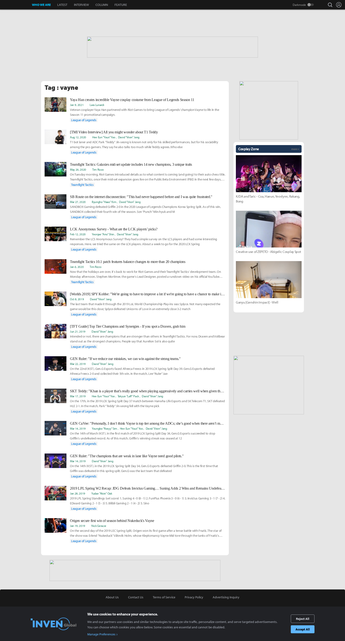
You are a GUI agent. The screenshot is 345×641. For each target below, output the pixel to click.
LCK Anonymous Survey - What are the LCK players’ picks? (113, 229)
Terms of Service (164, 597)
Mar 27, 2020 (78, 202)
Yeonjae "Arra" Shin (103, 234)
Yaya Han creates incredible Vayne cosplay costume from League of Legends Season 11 (132, 100)
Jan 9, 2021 (77, 105)
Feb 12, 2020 (78, 234)
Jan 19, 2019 (77, 526)
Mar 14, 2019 (78, 428)
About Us (112, 597)
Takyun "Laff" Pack (128, 396)
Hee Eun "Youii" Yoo (103, 137)
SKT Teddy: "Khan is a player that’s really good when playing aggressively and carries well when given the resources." (147, 391)
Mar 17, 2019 (78, 396)
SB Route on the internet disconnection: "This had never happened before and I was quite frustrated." (141, 197)
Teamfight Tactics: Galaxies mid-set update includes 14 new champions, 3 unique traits (131, 164)
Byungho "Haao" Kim (104, 202)
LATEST (62, 5)
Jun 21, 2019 (77, 331)
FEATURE (121, 5)
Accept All (302, 629)
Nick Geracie (98, 526)
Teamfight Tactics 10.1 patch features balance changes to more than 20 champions (127, 262)
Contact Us (135, 597)
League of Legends (83, 120)
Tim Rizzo (98, 169)
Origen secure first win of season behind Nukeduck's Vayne (112, 521)
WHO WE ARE (41, 5)
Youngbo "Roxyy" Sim (104, 428)
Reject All (302, 619)
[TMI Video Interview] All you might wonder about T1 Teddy (114, 132)
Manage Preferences (101, 634)
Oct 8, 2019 (77, 299)
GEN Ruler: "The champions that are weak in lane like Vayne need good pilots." (127, 456)
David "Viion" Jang (128, 137)
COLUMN (102, 5)
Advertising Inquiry (226, 597)
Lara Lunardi (97, 105)
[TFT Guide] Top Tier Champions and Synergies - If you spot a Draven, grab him (127, 326)
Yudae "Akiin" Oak (101, 493)
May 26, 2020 (78, 169)
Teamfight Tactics (82, 185)
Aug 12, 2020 (78, 137)
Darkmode (299, 5)
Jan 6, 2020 (77, 267)
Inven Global (16, 4)
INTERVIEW (81, 5)
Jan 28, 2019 (77, 493)
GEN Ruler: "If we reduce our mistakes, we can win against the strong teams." (125, 359)
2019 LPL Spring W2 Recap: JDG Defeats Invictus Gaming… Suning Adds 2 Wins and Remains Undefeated (147, 488)
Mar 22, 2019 (78, 364)
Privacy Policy (194, 597)
